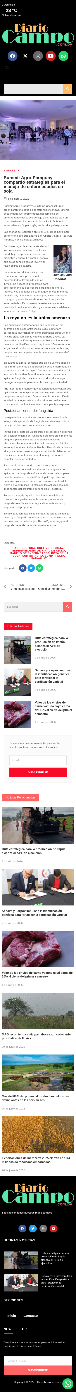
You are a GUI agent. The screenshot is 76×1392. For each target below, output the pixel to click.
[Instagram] (38, 56)
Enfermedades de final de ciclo (38, 550)
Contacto (30, 1316)
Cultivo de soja (50, 548)
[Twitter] (33, 1228)
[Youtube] (51, 56)
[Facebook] (13, 56)
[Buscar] (67, 89)
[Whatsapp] (63, 56)
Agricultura (24, 548)
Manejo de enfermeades (29, 553)
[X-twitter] (25, 56)
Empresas (11, 170)
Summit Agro (32, 555)
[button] (7, 68)
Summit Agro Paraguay (48, 557)
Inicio (11, 1316)
